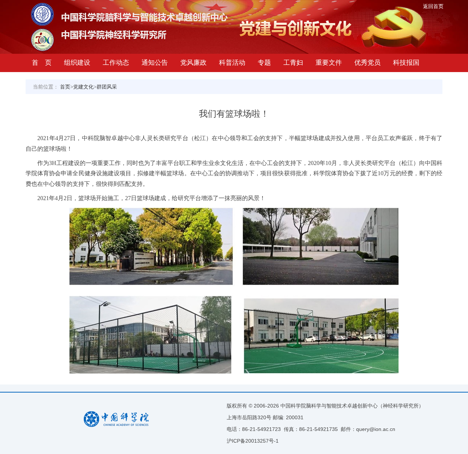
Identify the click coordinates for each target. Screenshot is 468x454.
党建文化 (83, 87)
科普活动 (232, 62)
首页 (65, 87)
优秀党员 (367, 62)
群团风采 (107, 87)
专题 (264, 62)
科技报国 (406, 62)
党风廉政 (193, 62)
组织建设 (77, 62)
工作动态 (116, 62)
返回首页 (433, 6)
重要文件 (329, 62)
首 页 (42, 62)
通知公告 (154, 62)
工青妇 (293, 62)
